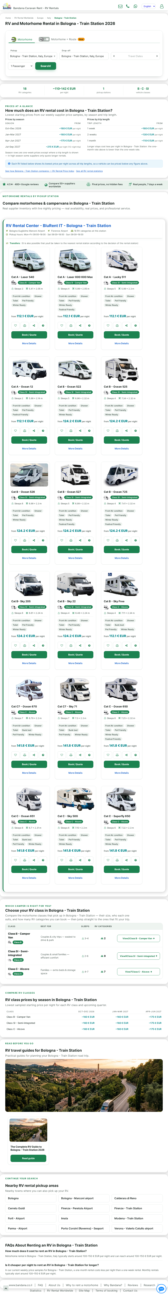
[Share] (34, 325)
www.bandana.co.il (20, 1285)
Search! (46, 66)
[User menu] (161, 6)
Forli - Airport (16, 1218)
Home (8, 18)
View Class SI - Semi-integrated (137, 956)
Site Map (84, 1290)
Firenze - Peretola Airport (77, 1208)
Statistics (35, 1290)
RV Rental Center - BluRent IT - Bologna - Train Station (58, 225)
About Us (54, 1285)
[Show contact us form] (120, 6)
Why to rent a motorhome (82, 1285)
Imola (64, 1218)
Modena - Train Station (128, 1218)
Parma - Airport (17, 1228)
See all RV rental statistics (89, 171)
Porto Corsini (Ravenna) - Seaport (82, 1228)
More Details (29, 343)
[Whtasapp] (135, 6)
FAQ (40, 1285)
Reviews (133, 1285)
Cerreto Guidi (16, 1208)
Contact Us (130, 1290)
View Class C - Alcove (137, 971)
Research (149, 1285)
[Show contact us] (161, 1288)
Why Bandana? (113, 1285)
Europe (40, 18)
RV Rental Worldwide (23, 18)
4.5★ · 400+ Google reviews (23, 184)
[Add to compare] (25, 325)
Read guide (28, 1158)
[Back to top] (6, 1288)
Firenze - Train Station (128, 1208)
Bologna (13, 1198)
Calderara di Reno (125, 1198)
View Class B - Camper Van (137, 938)
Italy (49, 18)
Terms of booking (106, 1290)
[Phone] (127, 6)
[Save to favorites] (15, 325)
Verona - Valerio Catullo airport (133, 1228)
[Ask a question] (43, 325)
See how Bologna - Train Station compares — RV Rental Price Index (39, 171)
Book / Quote (29, 334)
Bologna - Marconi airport (77, 1198)
